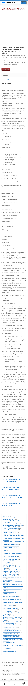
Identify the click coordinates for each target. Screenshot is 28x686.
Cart (21, 683)
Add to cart (6, 69)
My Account (4, 684)
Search (14, 684)
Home (4, 8)
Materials (8, 8)
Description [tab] (6, 75)
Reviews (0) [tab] (6, 79)
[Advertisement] (14, 29)
